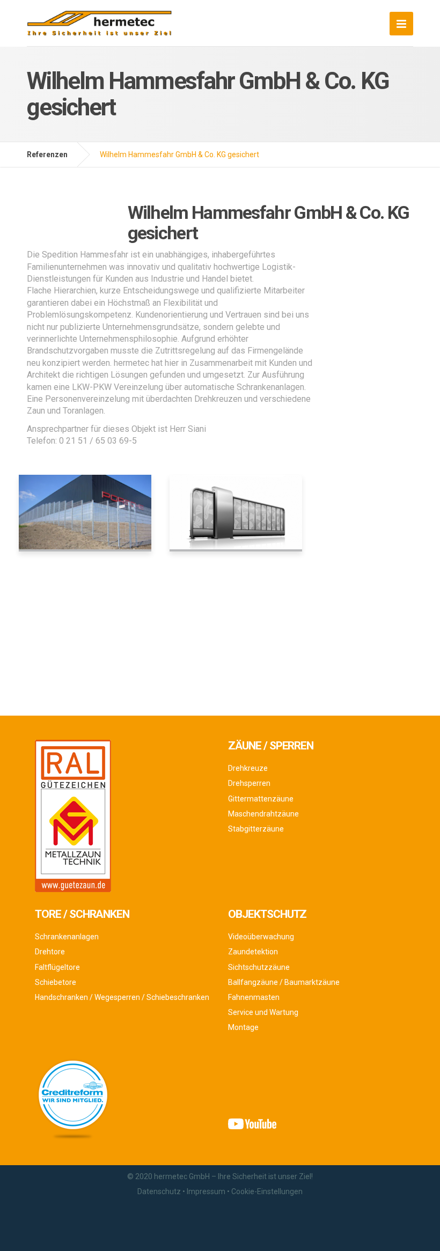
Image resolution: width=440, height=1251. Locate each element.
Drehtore (50, 951)
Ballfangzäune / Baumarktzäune (284, 982)
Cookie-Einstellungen (267, 1191)
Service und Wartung (263, 1012)
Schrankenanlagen (67, 936)
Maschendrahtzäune (263, 814)
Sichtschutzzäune (259, 967)
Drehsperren (249, 783)
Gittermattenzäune (261, 798)
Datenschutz (159, 1191)
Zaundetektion (253, 951)
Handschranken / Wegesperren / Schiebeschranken (122, 997)
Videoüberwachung (261, 936)
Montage (243, 1027)
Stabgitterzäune (256, 829)
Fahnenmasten (254, 997)
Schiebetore (55, 982)
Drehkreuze (248, 768)
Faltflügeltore (57, 967)
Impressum (206, 1191)
